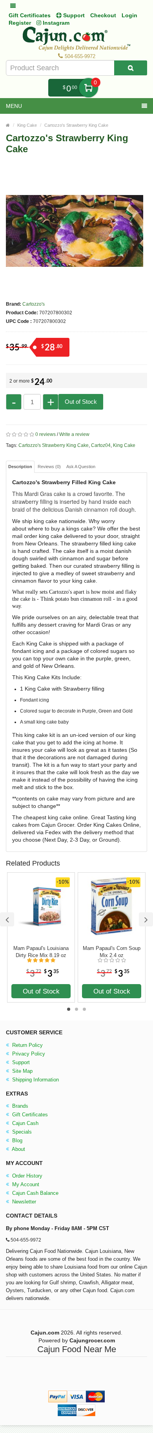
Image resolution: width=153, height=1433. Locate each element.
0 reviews (45, 434)
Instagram (55, 23)
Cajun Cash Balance (34, 1193)
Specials (21, 1132)
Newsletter (23, 1202)
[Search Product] (130, 67)
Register (20, 23)
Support (20, 1062)
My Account (25, 1184)
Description (20, 466)
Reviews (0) (49, 466)
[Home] (8, 125)
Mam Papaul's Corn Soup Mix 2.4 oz (111, 951)
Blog (16, 1140)
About (18, 1149)
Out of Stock (81, 401)
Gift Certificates (30, 15)
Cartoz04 (101, 445)
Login (129, 15)
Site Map (22, 1071)
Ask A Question (80, 466)
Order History (26, 1176)
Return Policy (27, 1045)
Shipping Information (35, 1080)
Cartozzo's (33, 304)
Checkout (103, 15)
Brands (19, 1106)
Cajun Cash (24, 1123)
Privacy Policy (28, 1054)
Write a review (74, 434)
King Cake (27, 125)
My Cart (88, 87)
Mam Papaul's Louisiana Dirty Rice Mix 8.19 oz (41, 951)
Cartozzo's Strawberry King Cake (76, 125)
